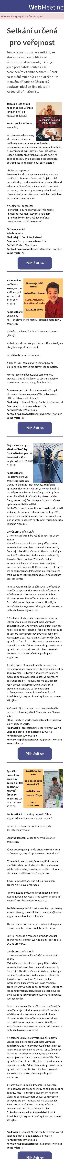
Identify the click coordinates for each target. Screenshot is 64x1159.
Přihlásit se (35, 263)
